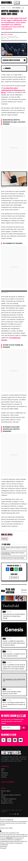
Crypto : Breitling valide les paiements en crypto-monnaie (14, 548)
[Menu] (15, 2)
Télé (2, 771)
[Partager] (20, 569)
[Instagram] (9, 740)
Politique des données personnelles (11, 795)
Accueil (3, 7)
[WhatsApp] (16, 569)
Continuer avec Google (6, 828)
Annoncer (3, 797)
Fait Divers (4, 775)
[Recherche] (18, 2)
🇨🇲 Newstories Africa (7, 803)
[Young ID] (14, 848)
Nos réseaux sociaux (6, 801)
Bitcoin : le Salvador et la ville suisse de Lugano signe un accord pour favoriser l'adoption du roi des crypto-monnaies (14, 666)
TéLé (4, 611)
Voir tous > (24, 590)
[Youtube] (20, 740)
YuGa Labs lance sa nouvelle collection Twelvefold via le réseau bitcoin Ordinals (14, 616)
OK (23, 728)
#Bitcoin (4, 538)
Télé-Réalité (4, 773)
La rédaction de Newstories (8, 799)
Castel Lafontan (8, 34)
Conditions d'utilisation (6, 839)
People (3, 769)
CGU (2, 793)
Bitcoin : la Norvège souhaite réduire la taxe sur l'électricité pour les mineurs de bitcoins (14, 704)
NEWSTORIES (6, 2)
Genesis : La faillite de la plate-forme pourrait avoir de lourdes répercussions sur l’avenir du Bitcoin (14, 643)
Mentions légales (5, 791)
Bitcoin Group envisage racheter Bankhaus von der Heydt (12, 692)
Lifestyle (3, 777)
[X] (12, 569)
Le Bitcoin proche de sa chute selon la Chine (13, 557)
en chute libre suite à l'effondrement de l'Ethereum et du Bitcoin (13, 90)
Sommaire (8, 68)
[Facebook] (7, 569)
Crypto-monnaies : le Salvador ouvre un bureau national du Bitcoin (14, 655)
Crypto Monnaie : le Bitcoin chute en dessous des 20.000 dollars (13, 553)
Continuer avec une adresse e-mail (9, 833)
